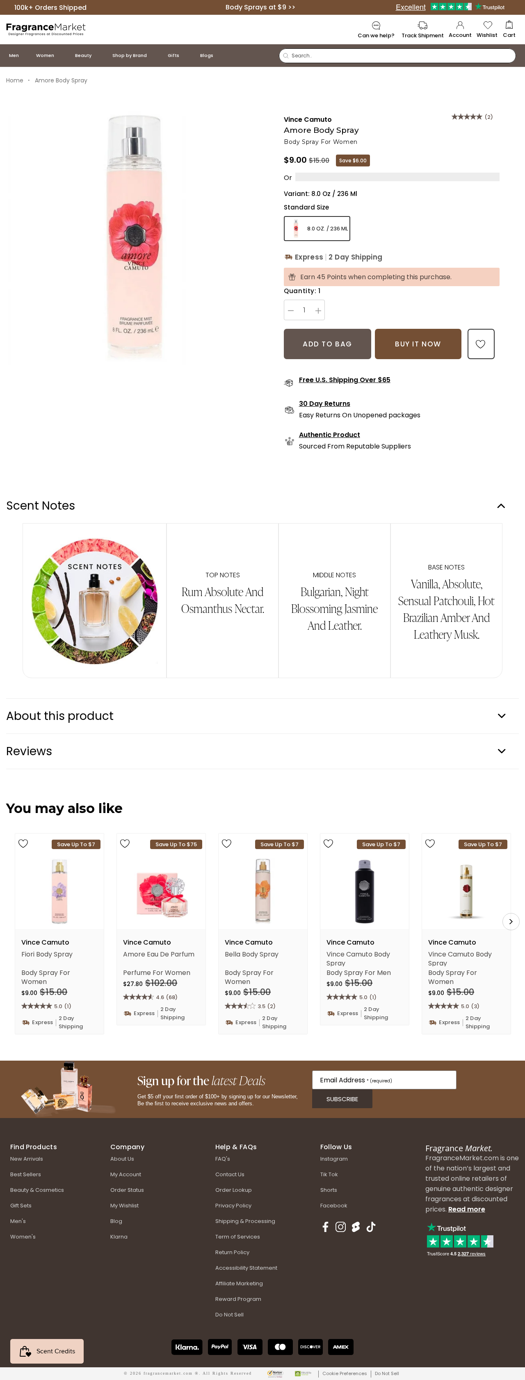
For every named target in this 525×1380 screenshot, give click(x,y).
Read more (466, 1209)
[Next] (511, 921)
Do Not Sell (387, 1373)
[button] (509, 29)
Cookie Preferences (344, 1373)
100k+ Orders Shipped (50, 7)
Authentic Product (329, 435)
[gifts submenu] (187, 55)
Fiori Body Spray (47, 954)
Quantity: (302, 291)
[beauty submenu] (99, 55)
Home (14, 80)
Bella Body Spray (251, 954)
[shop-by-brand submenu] (155, 55)
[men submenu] (27, 55)
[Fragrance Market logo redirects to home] (46, 29)
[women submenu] (62, 55)
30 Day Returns (324, 403)
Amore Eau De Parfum (158, 954)
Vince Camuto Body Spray (358, 958)
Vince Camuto (308, 119)
